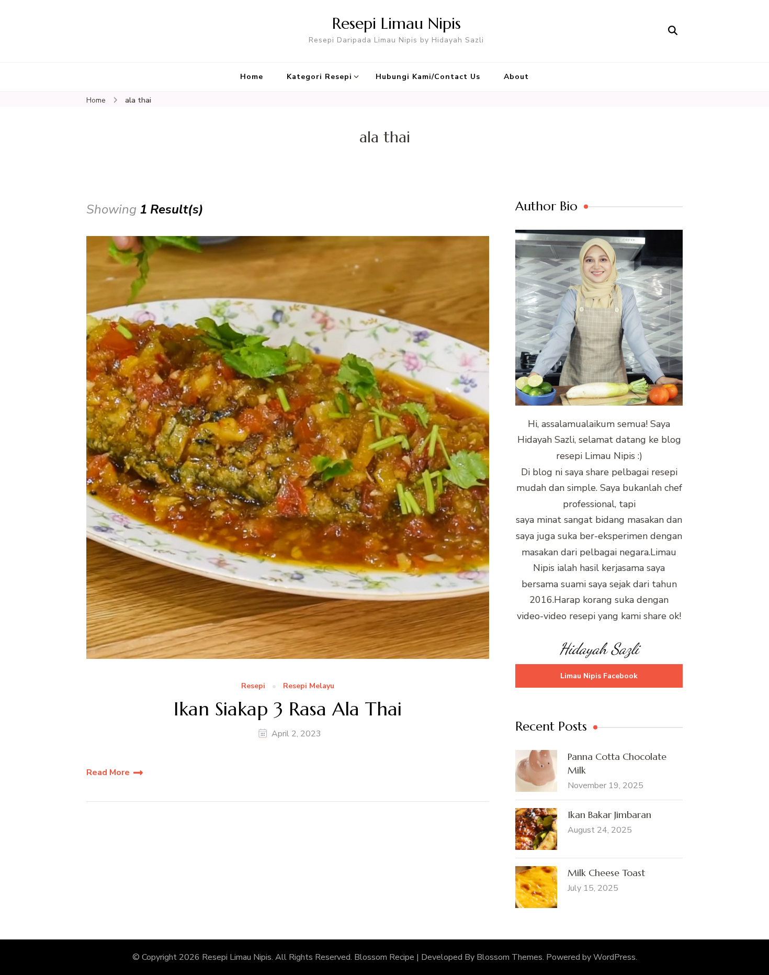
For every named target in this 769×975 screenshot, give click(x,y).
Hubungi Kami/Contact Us (428, 77)
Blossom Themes (509, 957)
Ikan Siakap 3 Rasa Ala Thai (288, 709)
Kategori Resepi (319, 77)
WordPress (614, 957)
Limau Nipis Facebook (599, 676)
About (516, 77)
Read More (108, 772)
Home (251, 77)
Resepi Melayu (308, 686)
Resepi (253, 686)
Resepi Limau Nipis (396, 23)
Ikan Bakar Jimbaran (609, 815)
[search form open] (673, 31)
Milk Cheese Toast (606, 873)
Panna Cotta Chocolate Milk (617, 763)
